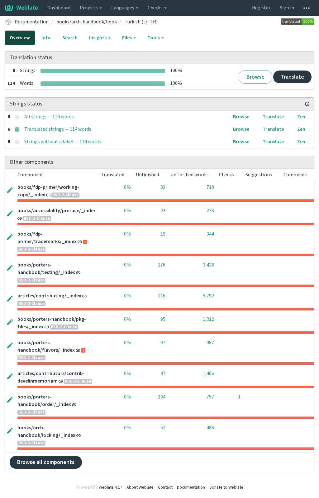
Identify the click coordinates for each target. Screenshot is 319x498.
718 (210, 187)
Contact (165, 487)
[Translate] (10, 189)
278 (210, 210)
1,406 (208, 373)
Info (46, 37)
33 (162, 187)
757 (210, 396)
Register (261, 7)
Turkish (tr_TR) (141, 21)
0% (127, 187)
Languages (123, 7)
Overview (20, 37)
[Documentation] (307, 104)
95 (162, 319)
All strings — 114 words (49, 116)
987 (210, 342)
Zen (301, 116)
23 (162, 210)
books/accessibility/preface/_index (56, 210)
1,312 (208, 319)
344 (210, 234)
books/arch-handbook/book (86, 21)
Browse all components (45, 462)
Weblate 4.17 (110, 487)
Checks (156, 7)
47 (162, 373)
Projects (89, 7)
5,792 (208, 295)
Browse (255, 77)
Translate (292, 77)
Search (70, 37)
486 (210, 427)
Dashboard (58, 7)
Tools (154, 37)
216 (161, 295)
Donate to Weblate (226, 487)
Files (127, 37)
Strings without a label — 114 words (62, 141)
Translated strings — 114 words (57, 129)
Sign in (287, 7)
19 (162, 234)
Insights (98, 37)
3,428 (208, 264)
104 (161, 396)
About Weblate (140, 487)
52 (162, 427)
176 (161, 264)
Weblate (27, 7)
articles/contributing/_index (49, 295)
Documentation (32, 21)
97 (162, 342)
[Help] (306, 8)
